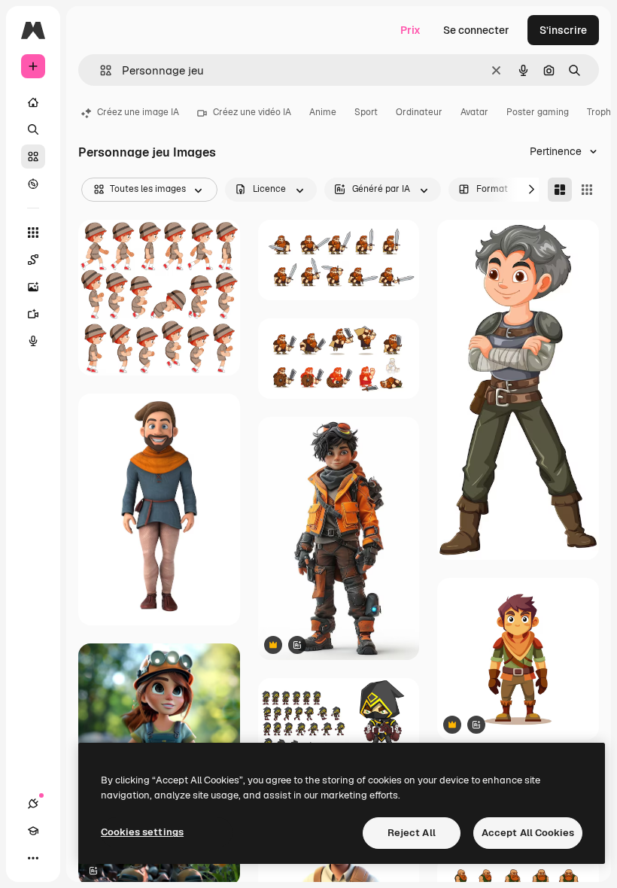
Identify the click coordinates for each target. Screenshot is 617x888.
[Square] (587, 190)
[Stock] (33, 156)
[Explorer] (33, 184)
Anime (322, 112)
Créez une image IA (138, 112)
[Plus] (33, 858)
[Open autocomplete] (99, 70)
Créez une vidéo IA (252, 112)
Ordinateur (419, 112)
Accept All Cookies (528, 832)
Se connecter (476, 30)
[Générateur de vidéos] (33, 314)
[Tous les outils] (33, 232)
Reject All (412, 832)
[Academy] (33, 831)
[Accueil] (33, 102)
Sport (366, 112)
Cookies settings (142, 832)
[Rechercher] (33, 129)
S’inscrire (563, 30)
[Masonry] (560, 190)
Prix (410, 30)
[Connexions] (33, 804)
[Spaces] (33, 260)
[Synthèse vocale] (33, 341)
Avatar (474, 112)
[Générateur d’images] (33, 287)
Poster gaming (537, 112)
